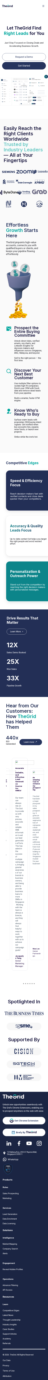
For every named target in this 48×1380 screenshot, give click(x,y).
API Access (7, 1290)
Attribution (7, 1376)
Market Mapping (10, 1244)
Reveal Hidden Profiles (13, 1269)
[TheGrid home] (7, 6)
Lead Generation (10, 1214)
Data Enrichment (10, 1219)
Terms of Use (9, 1371)
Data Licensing (9, 1223)
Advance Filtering (10, 1285)
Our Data (6, 1360)
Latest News (8, 1315)
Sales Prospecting (11, 1193)
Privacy (6, 1365)
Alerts (5, 1253)
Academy (7, 1339)
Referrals (7, 1343)
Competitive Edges (11, 1310)
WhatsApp (13, 1159)
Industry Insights (10, 1324)
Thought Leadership (12, 1320)
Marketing (7, 1198)
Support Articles (10, 1334)
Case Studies (8, 1329)
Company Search (10, 1249)
